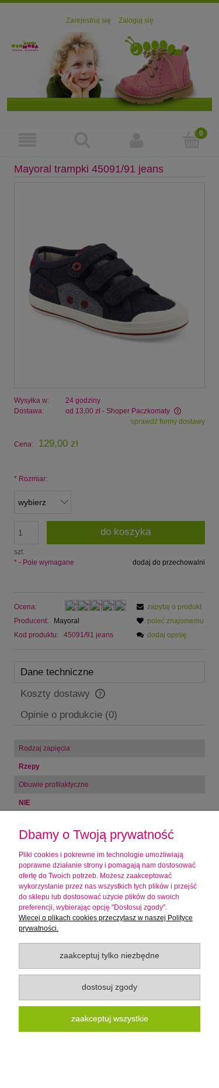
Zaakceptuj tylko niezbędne (109, 955)
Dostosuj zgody (109, 987)
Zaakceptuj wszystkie (109, 1018)
